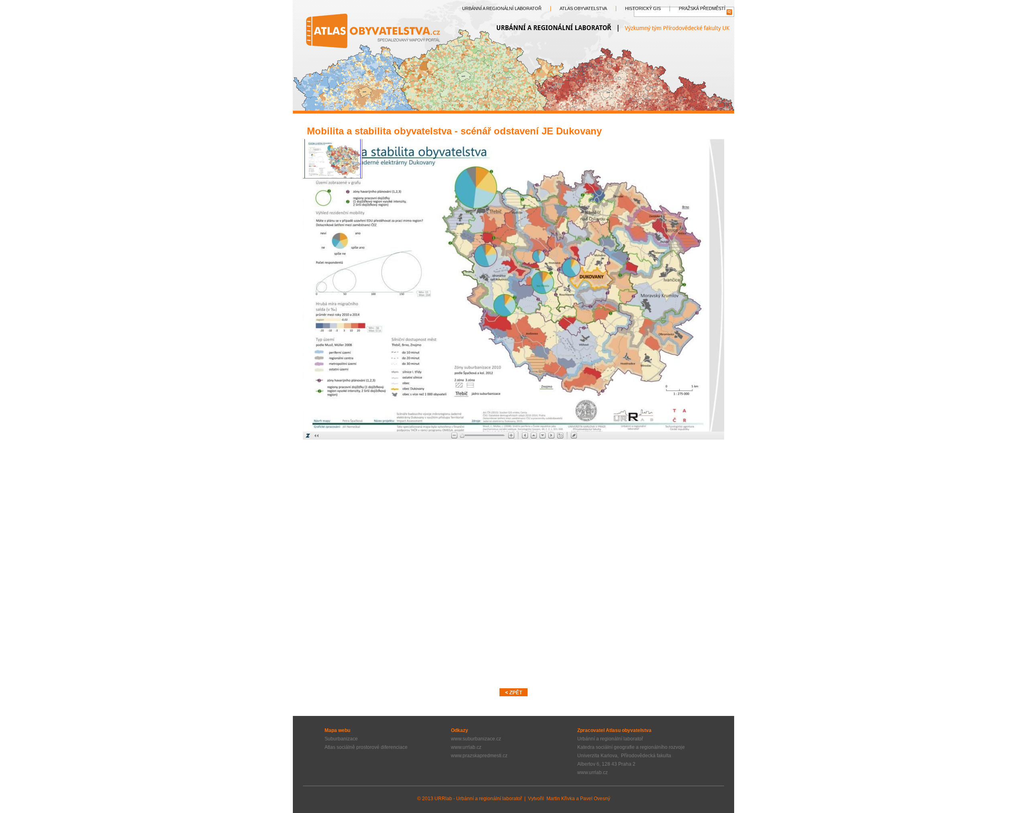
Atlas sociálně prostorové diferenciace (366, 747)
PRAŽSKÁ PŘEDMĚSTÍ (702, 8)
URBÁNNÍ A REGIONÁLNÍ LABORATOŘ (502, 8)
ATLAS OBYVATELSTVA (583, 8)
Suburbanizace (341, 739)
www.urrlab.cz (466, 747)
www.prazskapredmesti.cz (479, 755)
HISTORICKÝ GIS (643, 8)
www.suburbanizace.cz (476, 739)
